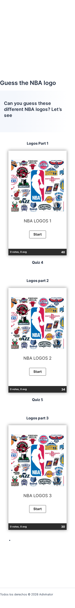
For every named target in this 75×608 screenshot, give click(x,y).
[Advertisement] (37, 39)
